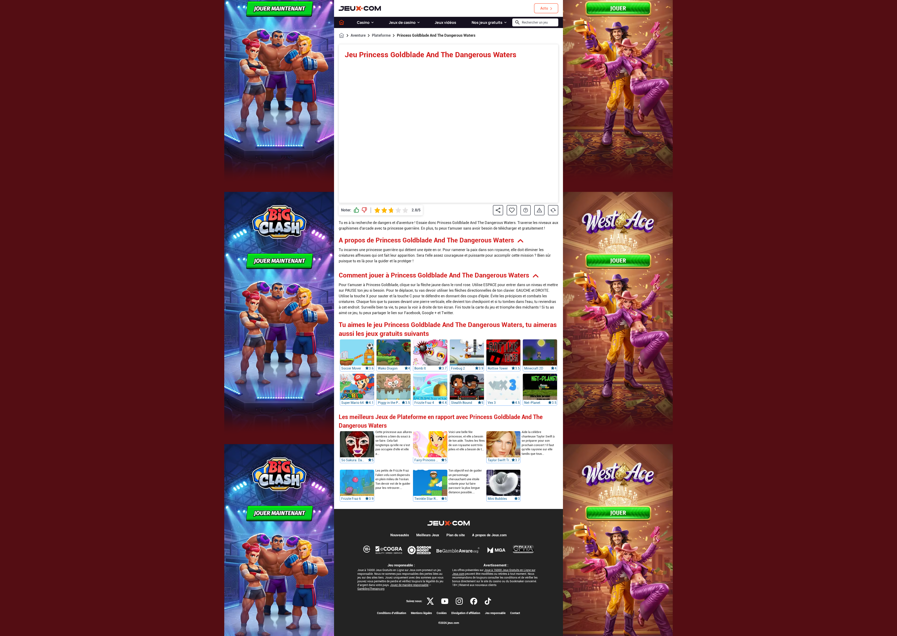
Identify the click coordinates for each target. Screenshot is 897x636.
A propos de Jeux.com (489, 535)
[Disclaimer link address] (389, 550)
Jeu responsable (495, 613)
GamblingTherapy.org (370, 588)
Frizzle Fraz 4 (424, 403)
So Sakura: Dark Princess (353, 460)
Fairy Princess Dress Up (426, 460)
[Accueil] (341, 22)
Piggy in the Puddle (390, 403)
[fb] (473, 601)
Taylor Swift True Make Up (500, 460)
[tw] (430, 601)
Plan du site (455, 535)
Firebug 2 (458, 368)
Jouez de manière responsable (409, 585)
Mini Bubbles (497, 499)
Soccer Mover (351, 368)
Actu (544, 8)
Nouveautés (399, 535)
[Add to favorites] (512, 210)
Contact (515, 613)
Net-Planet (532, 403)
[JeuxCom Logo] (360, 8)
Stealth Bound (461, 403)
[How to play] (525, 210)
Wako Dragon (388, 368)
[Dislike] (364, 210)
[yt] (444, 601)
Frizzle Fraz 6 (351, 499)
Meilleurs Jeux (427, 535)
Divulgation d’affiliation (465, 613)
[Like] (356, 210)
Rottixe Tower (498, 368)
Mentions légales (421, 613)
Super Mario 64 (352, 403)
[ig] (459, 601)
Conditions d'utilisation (391, 613)
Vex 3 (492, 403)
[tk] (488, 601)
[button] (372, 22)
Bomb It (420, 368)
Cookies (442, 613)
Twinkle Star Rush (426, 499)
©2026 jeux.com (448, 623)
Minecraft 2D (533, 368)
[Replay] (553, 210)
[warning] (539, 210)
